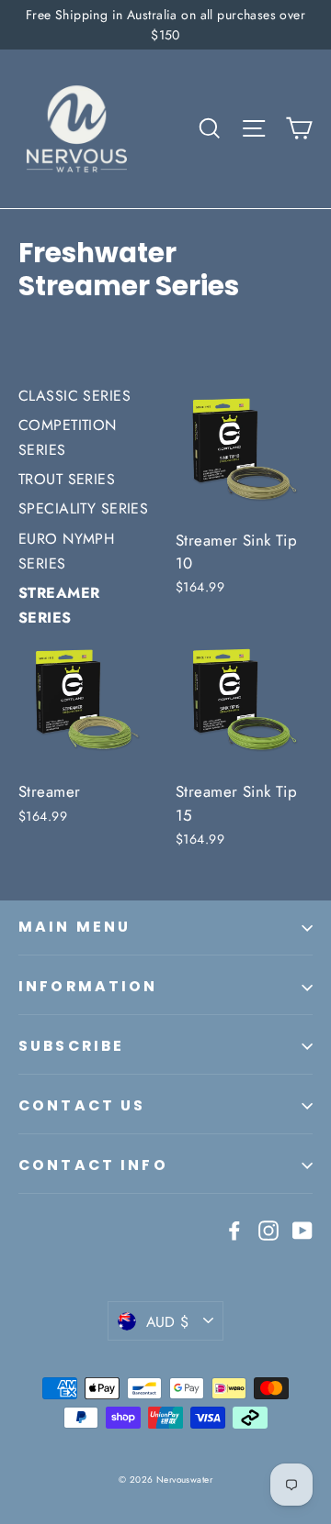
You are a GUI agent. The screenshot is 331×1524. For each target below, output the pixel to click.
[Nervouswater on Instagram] (268, 1229)
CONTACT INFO (93, 1165)
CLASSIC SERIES (74, 395)
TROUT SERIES (66, 479)
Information (88, 986)
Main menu (74, 926)
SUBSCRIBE (71, 1045)
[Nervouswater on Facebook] (234, 1229)
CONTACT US (82, 1105)
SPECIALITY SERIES (83, 508)
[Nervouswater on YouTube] (302, 1229)
